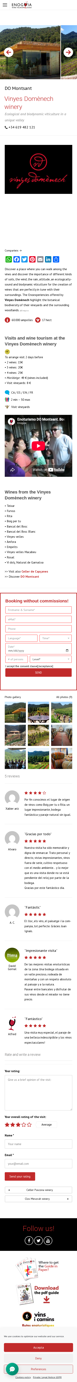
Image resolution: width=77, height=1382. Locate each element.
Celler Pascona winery (39, 1190)
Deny (38, 1358)
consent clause (28, 666)
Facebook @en (29, 1242)
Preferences (38, 1369)
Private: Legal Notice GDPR (47, 1377)
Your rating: (12, 1071)
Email (9, 1155)
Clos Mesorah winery (37, 1199)
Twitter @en (38, 1242)
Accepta (38, 1347)
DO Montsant (18, 88)
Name (9, 1135)
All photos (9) (64, 697)
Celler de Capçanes (35, 571)
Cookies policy (23, 1377)
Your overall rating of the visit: (25, 1117)
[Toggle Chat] (12, 1370)
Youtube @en (48, 1242)
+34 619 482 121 (21, 127)
